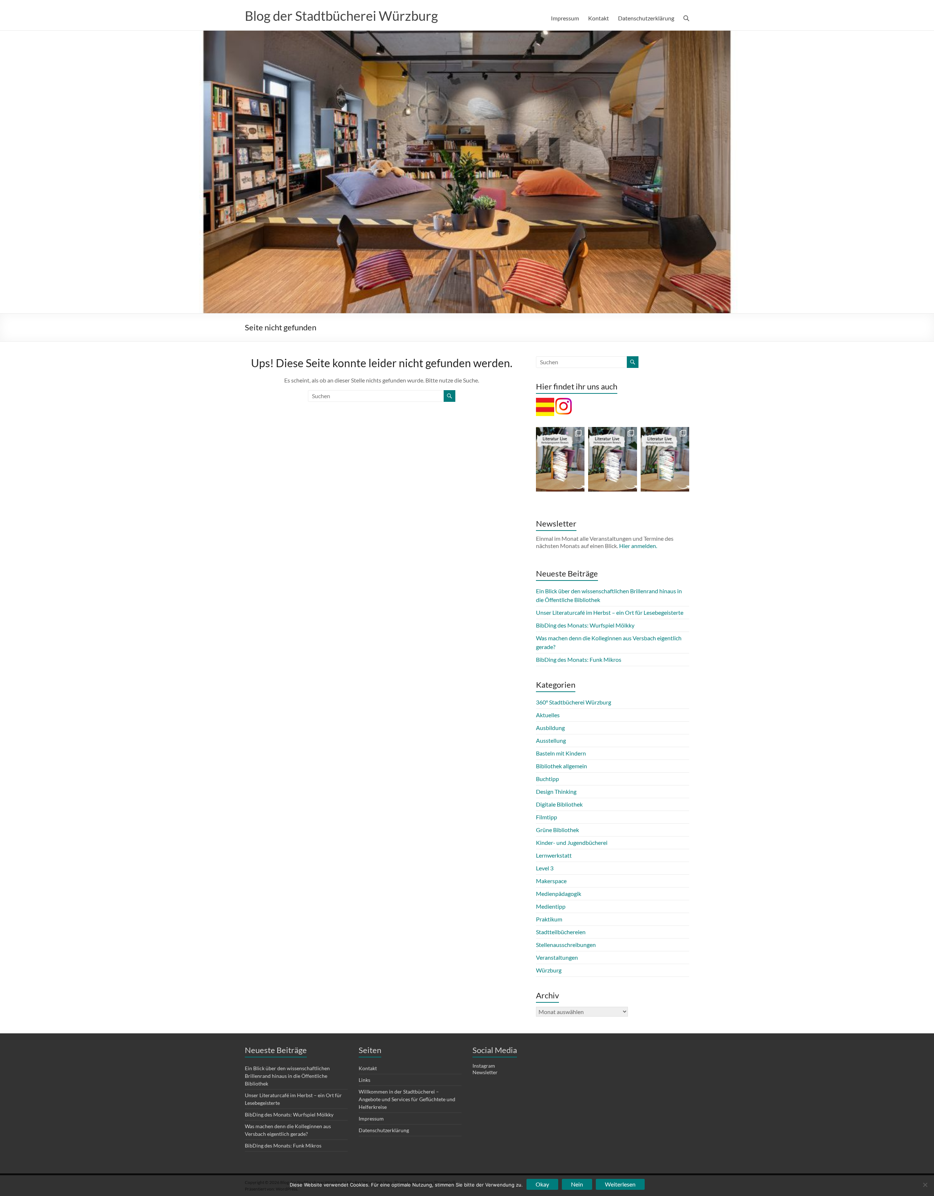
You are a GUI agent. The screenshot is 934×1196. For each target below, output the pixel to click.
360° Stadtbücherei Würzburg (573, 702)
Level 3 (544, 868)
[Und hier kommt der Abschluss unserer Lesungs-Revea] (560, 459)
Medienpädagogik (558, 893)
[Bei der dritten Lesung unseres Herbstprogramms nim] (665, 459)
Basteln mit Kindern (561, 753)
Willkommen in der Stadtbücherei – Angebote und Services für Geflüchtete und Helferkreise (407, 1099)
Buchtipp (547, 778)
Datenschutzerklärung (646, 18)
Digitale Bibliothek (559, 804)
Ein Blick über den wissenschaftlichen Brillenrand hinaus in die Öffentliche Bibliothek (287, 1076)
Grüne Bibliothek (557, 829)
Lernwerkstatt (554, 855)
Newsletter (485, 1072)
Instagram (483, 1066)
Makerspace (551, 880)
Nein (577, 1184)
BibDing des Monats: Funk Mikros (578, 659)
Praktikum (549, 919)
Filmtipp (546, 816)
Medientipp (551, 906)
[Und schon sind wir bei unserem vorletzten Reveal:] (612, 459)
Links (364, 1080)
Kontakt (598, 18)
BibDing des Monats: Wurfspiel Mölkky (585, 625)
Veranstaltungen (557, 957)
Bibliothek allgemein (561, 765)
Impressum (565, 18)
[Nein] (925, 1184)
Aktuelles (548, 714)
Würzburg (548, 970)
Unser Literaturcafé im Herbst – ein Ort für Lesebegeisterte (609, 612)
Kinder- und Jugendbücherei (571, 842)
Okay (542, 1184)
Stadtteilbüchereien (561, 931)
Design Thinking (556, 791)
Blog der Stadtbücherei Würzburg (341, 16)
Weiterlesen (620, 1184)
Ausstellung (551, 740)
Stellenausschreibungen (566, 944)
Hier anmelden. (638, 545)
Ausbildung (550, 727)
